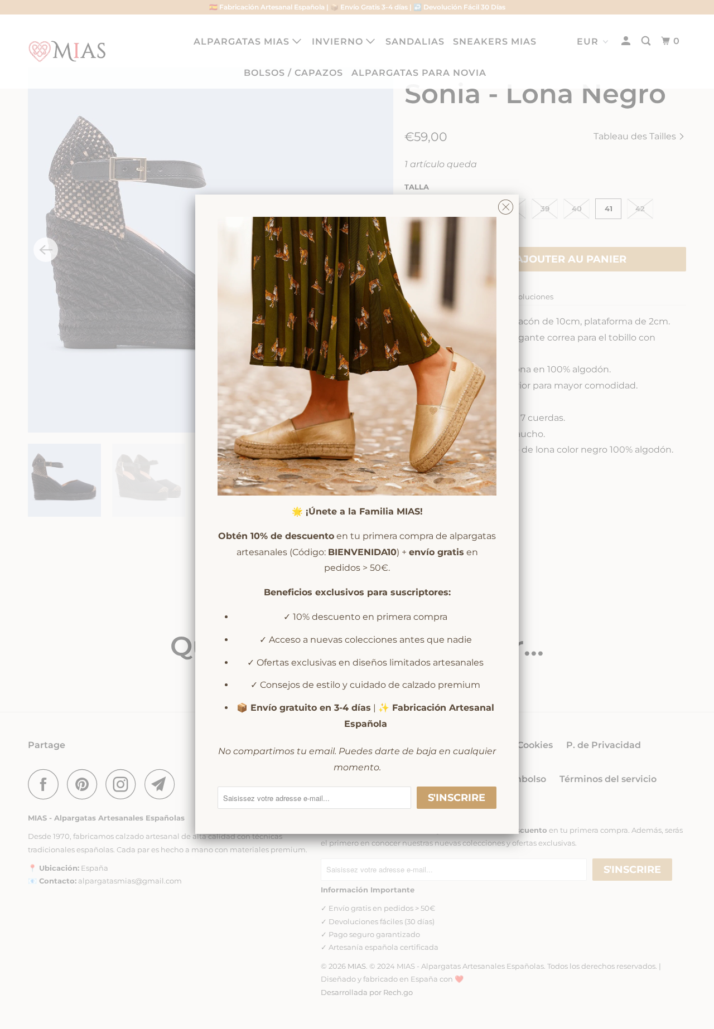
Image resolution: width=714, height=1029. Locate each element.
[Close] (505, 204)
